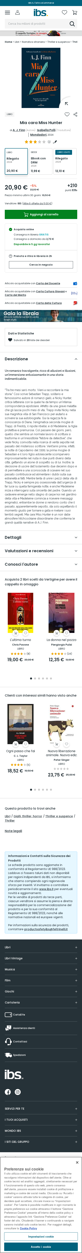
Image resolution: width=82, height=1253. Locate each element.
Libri (7, 816)
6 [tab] (51, 678)
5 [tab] (47, 678)
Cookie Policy (28, 1228)
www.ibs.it (46, 889)
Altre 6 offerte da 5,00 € (37, 203)
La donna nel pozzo (61, 640)
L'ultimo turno (20, 640)
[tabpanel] (41, 78)
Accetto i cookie (41, 1247)
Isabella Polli (46, 130)
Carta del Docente (48, 283)
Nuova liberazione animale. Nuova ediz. (61, 753)
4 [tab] (43, 678)
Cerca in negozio (41, 265)
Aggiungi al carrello (44, 214)
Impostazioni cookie (41, 1236)
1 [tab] (41, 105)
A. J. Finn (19, 130)
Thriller (10, 821)
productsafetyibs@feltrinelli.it (46, 929)
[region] (41, 1205)
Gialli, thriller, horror (28, 816)
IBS (19, 203)
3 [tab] (39, 678)
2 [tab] (35, 678)
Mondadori (38, 135)
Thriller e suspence (59, 816)
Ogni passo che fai (20, 751)
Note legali (13, 831)
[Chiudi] (77, 1162)
